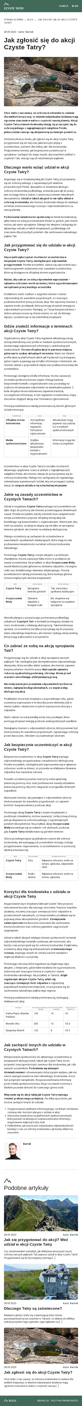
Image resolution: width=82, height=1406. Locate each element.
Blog (75, 6)
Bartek (29, 32)
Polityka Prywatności (64, 1400)
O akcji (63, 6)
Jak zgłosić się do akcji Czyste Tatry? (38, 1372)
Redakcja (43, 1400)
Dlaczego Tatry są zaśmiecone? (33, 1308)
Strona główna (13, 19)
